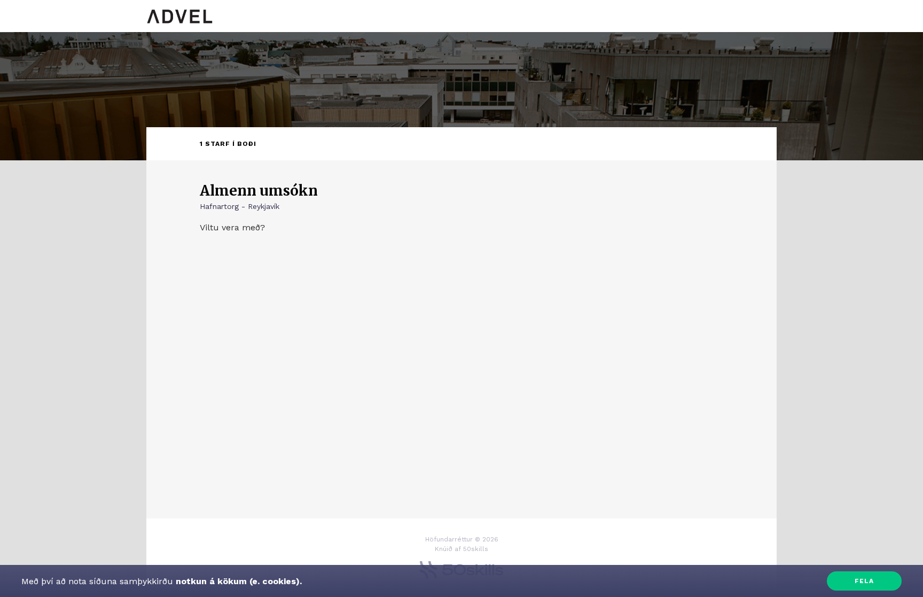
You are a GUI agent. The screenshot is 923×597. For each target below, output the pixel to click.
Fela (864, 581)
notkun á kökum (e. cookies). (237, 581)
